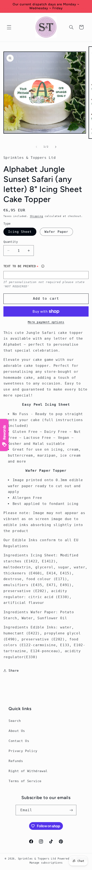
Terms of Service (25, 781)
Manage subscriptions (46, 862)
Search (15, 721)
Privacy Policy (23, 751)
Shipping (36, 216)
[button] (9, 27)
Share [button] (14, 670)
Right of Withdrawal (28, 771)
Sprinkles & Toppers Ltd (37, 858)
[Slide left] (36, 147)
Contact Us (19, 741)
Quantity (10, 241)
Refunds (16, 761)
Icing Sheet (20, 231)
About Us (17, 731)
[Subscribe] (71, 810)
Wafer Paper (56, 231)
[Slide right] (55, 147)
